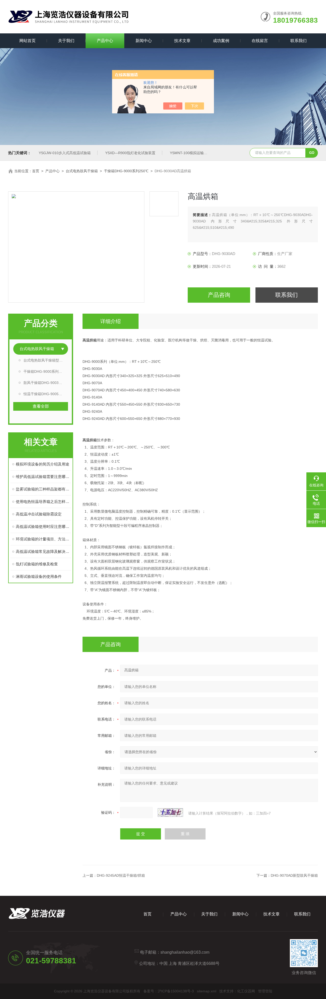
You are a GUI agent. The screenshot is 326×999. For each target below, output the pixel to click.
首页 (35, 171)
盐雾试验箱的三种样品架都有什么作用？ (43, 489)
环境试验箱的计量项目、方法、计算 (43, 539)
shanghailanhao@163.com (184, 952)
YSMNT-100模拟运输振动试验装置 (197, 153)
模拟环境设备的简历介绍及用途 (42, 464)
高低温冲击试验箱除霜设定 (39, 514)
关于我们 (66, 40)
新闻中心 (143, 40)
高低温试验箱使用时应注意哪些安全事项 (43, 526)
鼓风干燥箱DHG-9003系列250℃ (45, 383)
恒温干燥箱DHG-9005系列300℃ (45, 394)
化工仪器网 (246, 991)
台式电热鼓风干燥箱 (82, 171)
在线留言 (260, 40)
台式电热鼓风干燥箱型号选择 (45, 360)
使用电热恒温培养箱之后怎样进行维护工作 (43, 501)
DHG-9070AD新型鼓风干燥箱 (294, 875)
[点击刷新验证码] (170, 812)
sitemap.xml (206, 991)
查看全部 (41, 406)
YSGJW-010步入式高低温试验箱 (65, 153)
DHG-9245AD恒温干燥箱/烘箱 (121, 875)
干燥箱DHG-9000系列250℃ (126, 171)
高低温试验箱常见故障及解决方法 (43, 551)
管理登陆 (265, 991)
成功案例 (221, 40)
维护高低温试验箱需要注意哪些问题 (43, 476)
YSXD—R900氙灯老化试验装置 (130, 153)
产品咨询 (219, 295)
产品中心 (105, 40)
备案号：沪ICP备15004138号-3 (168, 991)
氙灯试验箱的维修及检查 (37, 564)
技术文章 (182, 40)
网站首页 (27, 40)
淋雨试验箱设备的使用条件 (39, 576)
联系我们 (298, 40)
